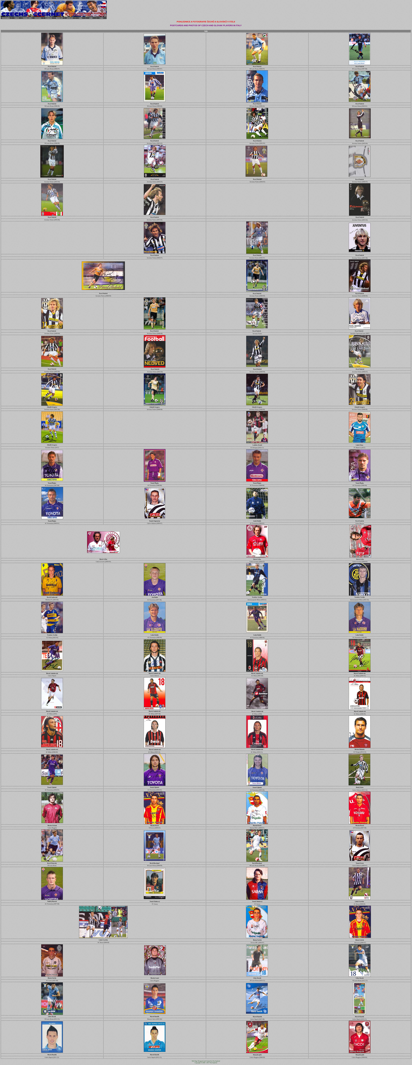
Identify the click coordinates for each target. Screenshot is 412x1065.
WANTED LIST (59, 18)
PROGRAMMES (6, 18)
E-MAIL (101, 18)
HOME (91, 18)
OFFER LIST (70, 18)
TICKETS (16, 18)
